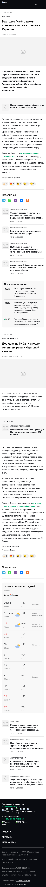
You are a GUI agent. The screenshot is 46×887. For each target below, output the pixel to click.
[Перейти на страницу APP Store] (21, 823)
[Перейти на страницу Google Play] (8, 823)
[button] (4, 200)
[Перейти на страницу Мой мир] (18, 810)
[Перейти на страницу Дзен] (22, 810)
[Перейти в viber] (16, 200)
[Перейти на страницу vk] (4, 810)
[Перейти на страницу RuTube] (26, 810)
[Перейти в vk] (22, 200)
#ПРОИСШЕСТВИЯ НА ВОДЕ (10, 338)
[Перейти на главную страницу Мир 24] (6, 3)
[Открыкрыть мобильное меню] (42, 4)
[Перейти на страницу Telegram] (31, 810)
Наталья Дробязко (13, 178)
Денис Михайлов (13, 546)
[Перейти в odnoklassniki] (27, 200)
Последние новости (15, 284)
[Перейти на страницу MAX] (8, 810)
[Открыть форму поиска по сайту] (36, 3)
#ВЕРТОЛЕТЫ (6, 16)
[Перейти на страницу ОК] (13, 810)
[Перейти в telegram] (4, 200)
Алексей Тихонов (23, 881)
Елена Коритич (20, 884)
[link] (18, 209)
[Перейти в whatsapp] (10, 200)
